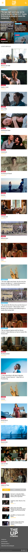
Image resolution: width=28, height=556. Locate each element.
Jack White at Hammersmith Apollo (18, 515)
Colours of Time (5, 485)
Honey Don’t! (4, 420)
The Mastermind (5, 354)
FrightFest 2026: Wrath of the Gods (18, 501)
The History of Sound (6, 173)
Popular (6, 489)
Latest (14, 489)
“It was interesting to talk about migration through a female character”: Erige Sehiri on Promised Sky (12, 377)
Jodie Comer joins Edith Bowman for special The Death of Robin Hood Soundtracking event (18, 509)
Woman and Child (5, 65)
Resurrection (4, 442)
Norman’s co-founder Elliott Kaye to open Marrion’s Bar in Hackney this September (18, 495)
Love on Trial (4, 464)
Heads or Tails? (5, 87)
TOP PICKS (22, 489)
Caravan (3, 399)
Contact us (3, 539)
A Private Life (4, 217)
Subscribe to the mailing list (7, 545)
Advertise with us (5, 543)
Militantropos (4, 238)
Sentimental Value (5, 130)
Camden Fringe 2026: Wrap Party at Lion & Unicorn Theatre (17, 523)
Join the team (4, 541)
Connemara (4, 152)
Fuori (2, 260)
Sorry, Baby (4, 109)
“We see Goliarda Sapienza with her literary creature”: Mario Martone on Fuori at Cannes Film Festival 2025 (14, 332)
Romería (3, 195)
